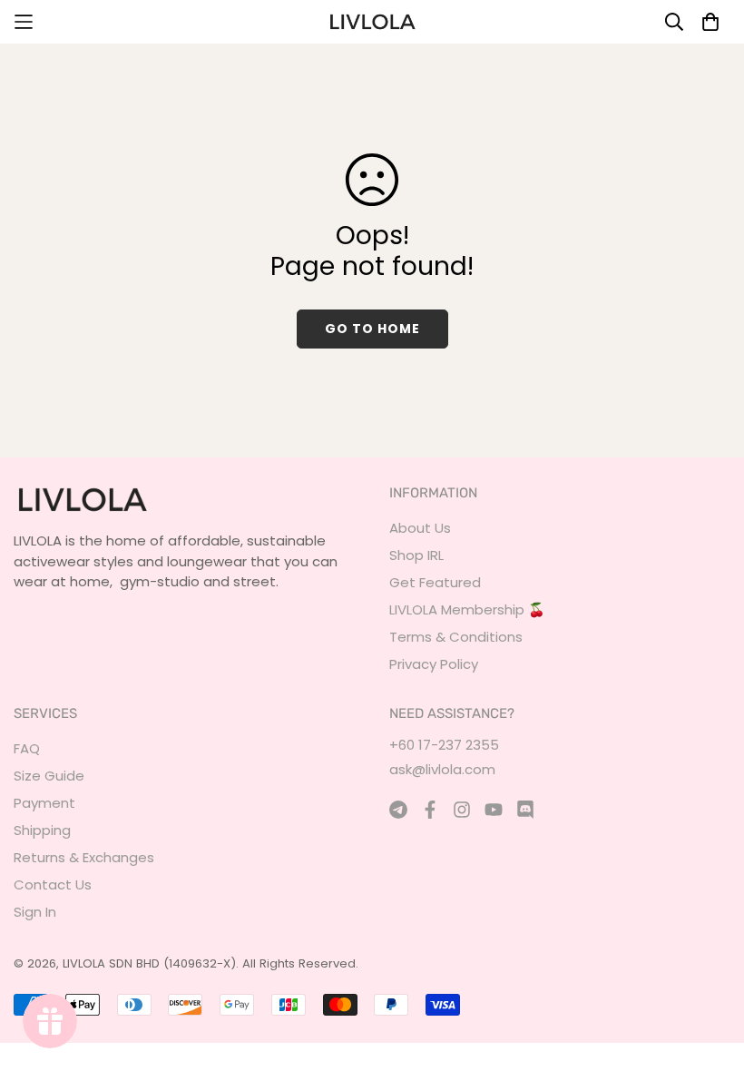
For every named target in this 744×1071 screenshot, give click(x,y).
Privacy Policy (433, 663)
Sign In (35, 911)
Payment (44, 802)
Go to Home (372, 328)
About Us (420, 527)
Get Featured (435, 582)
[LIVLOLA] (372, 22)
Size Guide (49, 775)
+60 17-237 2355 (444, 744)
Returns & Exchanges (84, 857)
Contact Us (53, 884)
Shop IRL (416, 555)
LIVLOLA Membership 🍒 (467, 609)
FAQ (27, 748)
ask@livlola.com (442, 769)
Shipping (42, 830)
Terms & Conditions (456, 636)
